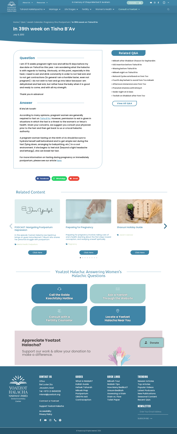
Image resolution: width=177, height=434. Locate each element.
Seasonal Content (147, 396)
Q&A (23, 22)
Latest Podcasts (146, 390)
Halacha (60, 406)
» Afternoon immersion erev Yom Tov (128, 84)
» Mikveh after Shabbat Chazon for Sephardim (133, 60)
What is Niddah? (84, 381)
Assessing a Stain (116, 393)
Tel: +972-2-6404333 (50, 391)
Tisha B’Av (45, 118)
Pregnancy (72, 244)
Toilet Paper (113, 399)
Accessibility (45, 411)
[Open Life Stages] (77, 9)
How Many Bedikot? (117, 387)
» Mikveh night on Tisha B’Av (124, 72)
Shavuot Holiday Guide (130, 227)
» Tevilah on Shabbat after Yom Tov (128, 95)
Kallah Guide (82, 384)
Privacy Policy (45, 414)
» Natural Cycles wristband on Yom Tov (129, 76)
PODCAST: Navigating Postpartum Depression (34, 229)
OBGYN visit (82, 396)
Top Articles (144, 384)
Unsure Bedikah (115, 390)
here (59, 160)
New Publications (147, 393)
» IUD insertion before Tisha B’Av (126, 64)
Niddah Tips (113, 384)
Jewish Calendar (35, 22)
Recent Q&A (144, 399)
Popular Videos (146, 387)
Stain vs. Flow (114, 396)
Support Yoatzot (47, 406)
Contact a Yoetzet (49, 400)
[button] (42, 178)
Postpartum (33, 244)
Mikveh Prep (82, 390)
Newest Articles (146, 381)
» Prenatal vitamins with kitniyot (126, 88)
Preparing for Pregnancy (79, 227)
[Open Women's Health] (113, 9)
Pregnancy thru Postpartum (57, 22)
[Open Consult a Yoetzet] (139, 9)
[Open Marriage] (60, 9)
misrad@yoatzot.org (49, 394)
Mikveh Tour (113, 381)
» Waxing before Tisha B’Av (124, 68)
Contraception (83, 399)
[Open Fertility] (91, 9)
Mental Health (22, 244)
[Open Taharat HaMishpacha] (44, 9)
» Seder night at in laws (122, 92)
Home (16, 22)
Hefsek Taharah (84, 387)
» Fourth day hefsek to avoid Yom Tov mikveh (132, 80)
